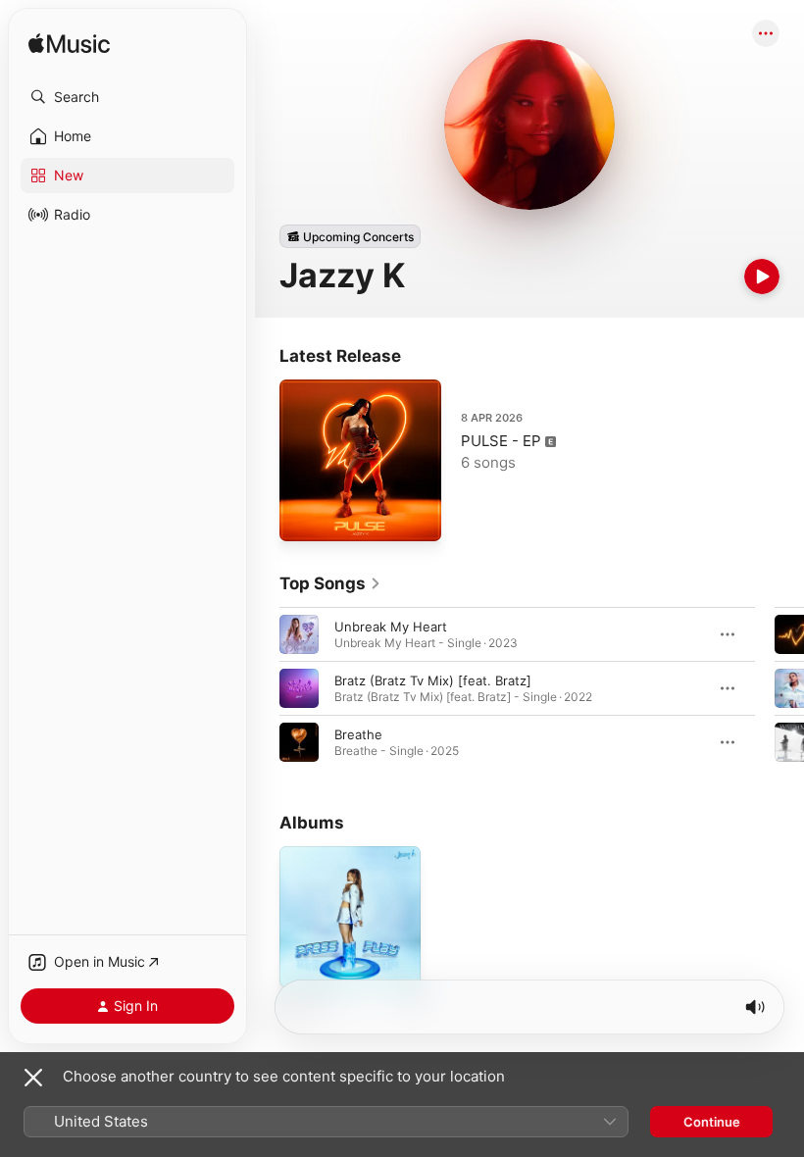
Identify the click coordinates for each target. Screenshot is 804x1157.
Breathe (358, 734)
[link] (330, 583)
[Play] (761, 276)
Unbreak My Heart (390, 626)
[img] (69, 44)
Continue (711, 1122)
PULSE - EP (501, 440)
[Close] (33, 1077)
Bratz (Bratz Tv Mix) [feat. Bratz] (432, 680)
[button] (127, 97)
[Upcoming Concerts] (350, 236)
